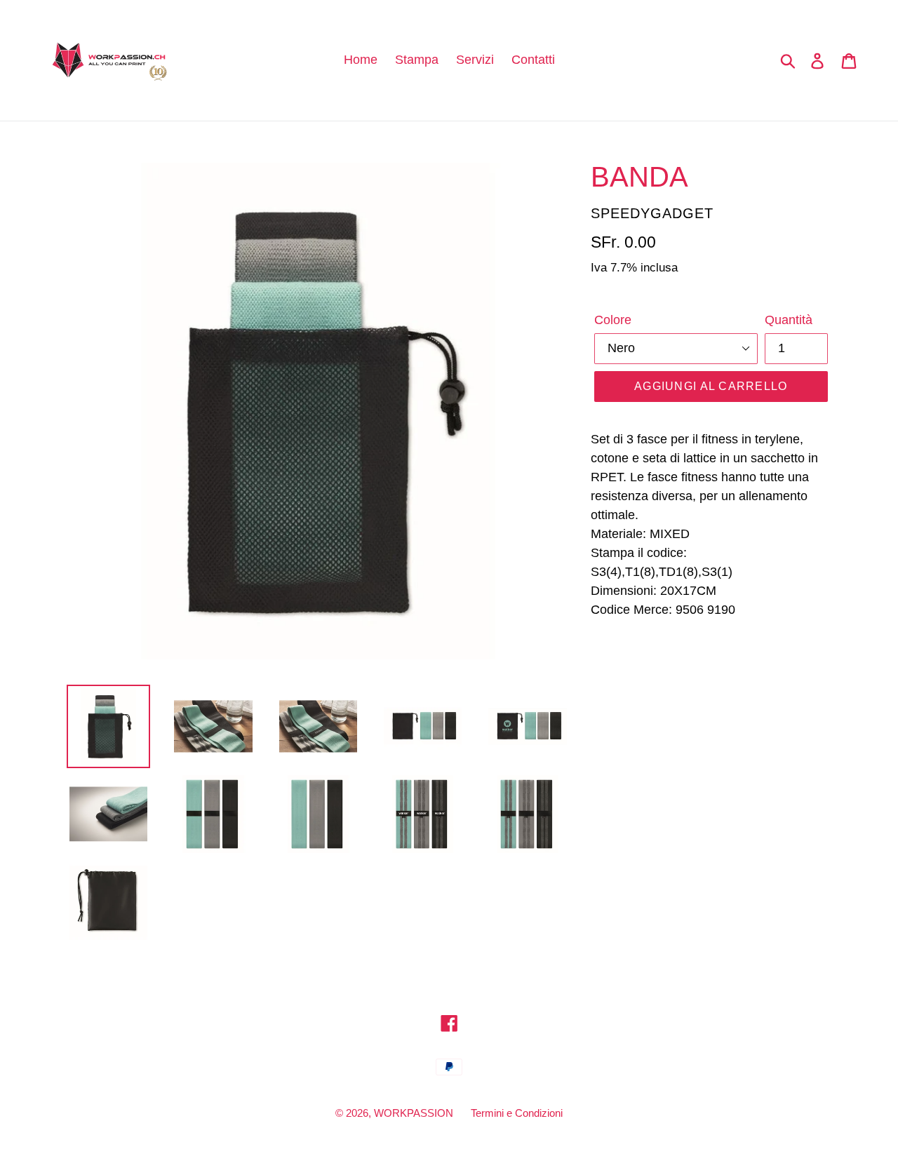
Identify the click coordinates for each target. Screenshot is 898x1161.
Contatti (533, 60)
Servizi (475, 60)
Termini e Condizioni (517, 1113)
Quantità (788, 320)
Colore (612, 320)
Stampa (416, 60)
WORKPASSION (413, 1113)
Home (360, 60)
